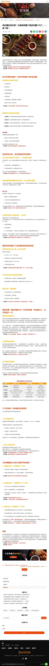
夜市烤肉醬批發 (35, 610)
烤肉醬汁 (5, 610)
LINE (34, 32)
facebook (31, 32)
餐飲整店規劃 (6, 581)
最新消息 (16, 648)
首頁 (1, 20)
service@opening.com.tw (40, 655)
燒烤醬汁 (27, 610)
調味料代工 (11, 20)
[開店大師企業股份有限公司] (5, 1)
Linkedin (46, 32)
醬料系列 (17, 645)
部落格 (5, 20)
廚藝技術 (5, 584)
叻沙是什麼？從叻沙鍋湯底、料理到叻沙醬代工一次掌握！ (32, 566)
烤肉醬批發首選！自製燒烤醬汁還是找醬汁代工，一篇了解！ (16, 601)
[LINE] (46, 664)
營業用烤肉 (20, 610)
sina (40, 32)
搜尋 (45, 618)
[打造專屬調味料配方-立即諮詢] (24, 560)
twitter (37, 32)
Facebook (23, 659)
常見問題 (28, 648)
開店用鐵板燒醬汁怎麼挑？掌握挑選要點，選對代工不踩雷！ (16, 596)
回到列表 (24, 569)
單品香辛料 (7, 645)
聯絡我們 (34, 648)
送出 (24, 632)
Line (26, 659)
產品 (3, 643)
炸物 (3, 645)
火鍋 (12, 645)
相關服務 (10, 648)
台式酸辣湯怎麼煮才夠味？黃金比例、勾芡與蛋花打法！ (16, 565)
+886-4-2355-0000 (25, 655)
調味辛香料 (5, 578)
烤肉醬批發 (12, 610)
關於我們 (4, 648)
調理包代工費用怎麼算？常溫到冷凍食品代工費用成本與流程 (16, 594)
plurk (43, 32)
